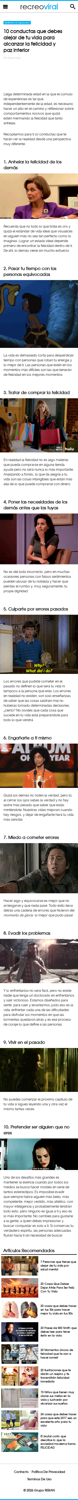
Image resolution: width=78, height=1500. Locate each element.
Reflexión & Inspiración (17, 22)
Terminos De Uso (39, 1479)
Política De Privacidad (48, 1472)
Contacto (21, 1472)
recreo (39, 6)
